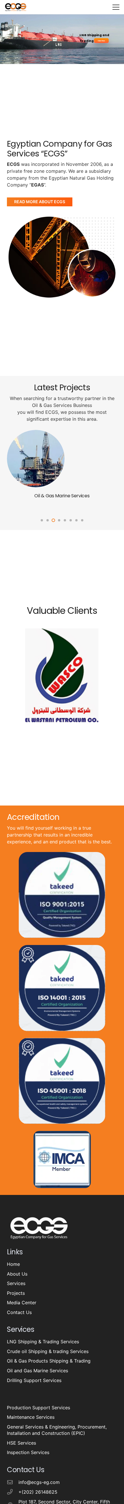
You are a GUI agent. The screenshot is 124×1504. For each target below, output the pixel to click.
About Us (17, 1274)
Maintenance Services (31, 1417)
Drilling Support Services (61, 495)
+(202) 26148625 (37, 1492)
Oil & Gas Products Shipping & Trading (49, 1361)
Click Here (101, 41)
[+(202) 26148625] (12, 1492)
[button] (116, 7)
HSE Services (21, 1443)
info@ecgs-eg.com (39, 1482)
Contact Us (19, 1312)
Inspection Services (28, 1452)
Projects (16, 1293)
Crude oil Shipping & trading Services (48, 1351)
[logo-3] (16, 7)
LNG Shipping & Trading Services (43, 1341)
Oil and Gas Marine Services (37, 1370)
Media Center (21, 1302)
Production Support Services (38, 1407)
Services (16, 1283)
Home (13, 1264)
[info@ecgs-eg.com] (12, 1482)
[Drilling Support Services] (36, 433)
